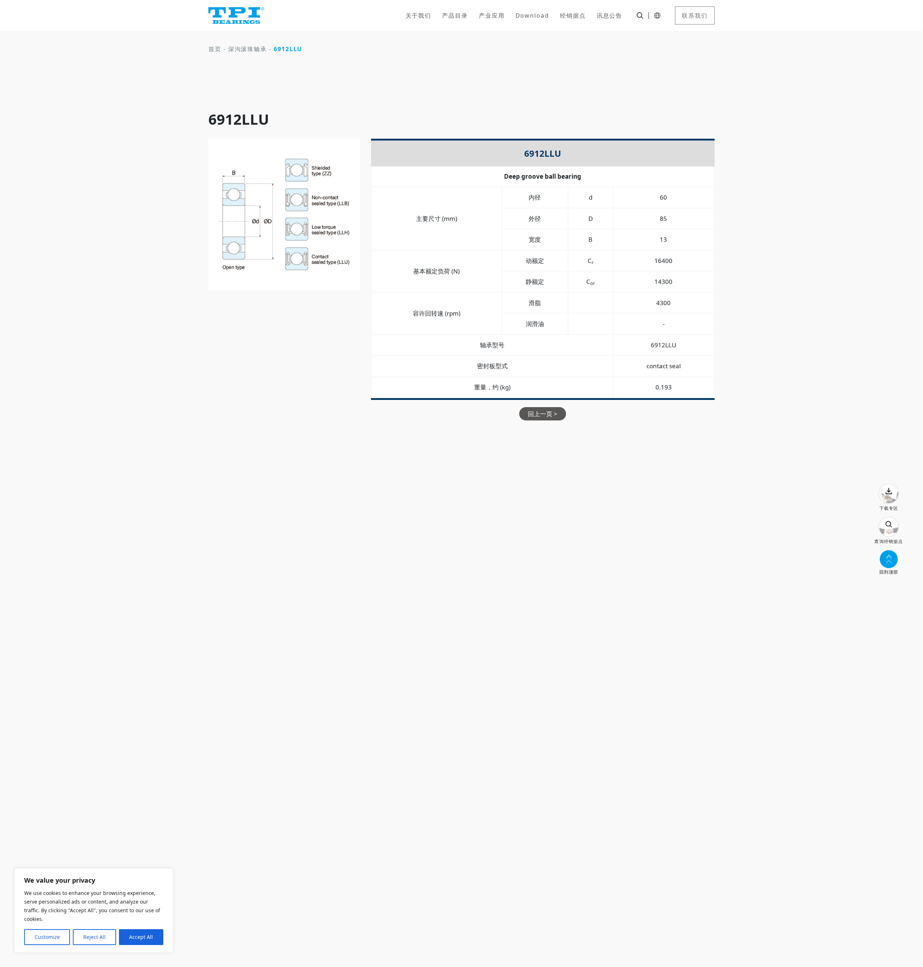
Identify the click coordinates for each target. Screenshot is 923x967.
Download (532, 15)
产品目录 (455, 15)
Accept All (141, 936)
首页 (214, 49)
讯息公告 (610, 15)
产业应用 (492, 15)
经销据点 (573, 15)
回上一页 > (542, 414)
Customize (47, 936)
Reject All (94, 936)
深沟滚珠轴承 (247, 49)
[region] (93, 910)
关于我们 (419, 15)
